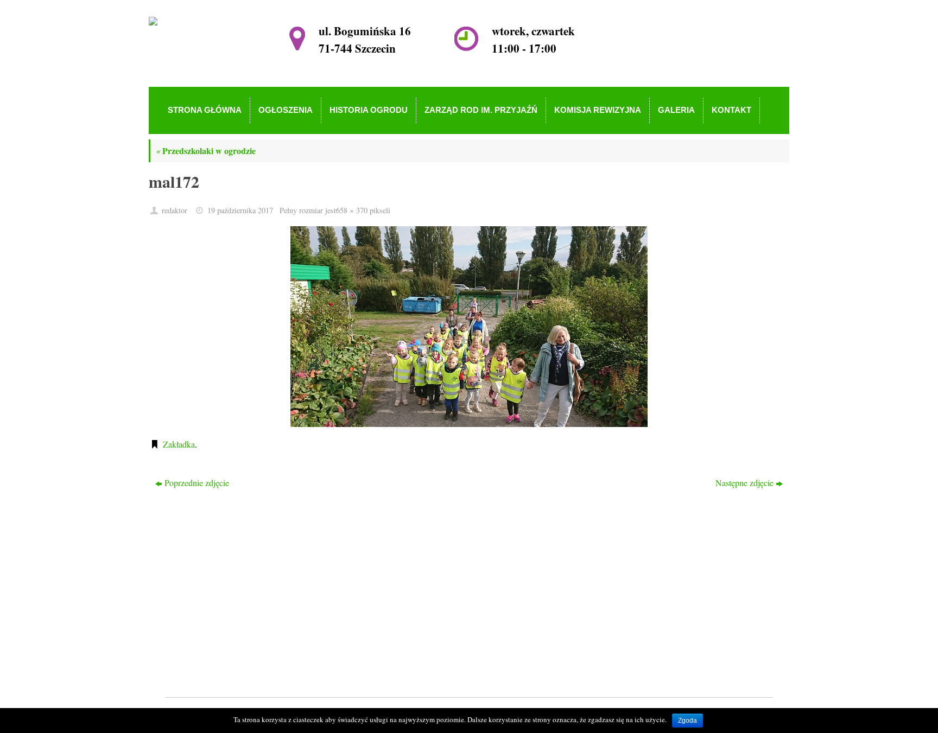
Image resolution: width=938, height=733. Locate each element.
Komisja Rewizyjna (432, 623)
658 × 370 (351, 210)
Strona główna (423, 560)
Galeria (410, 638)
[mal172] (469, 326)
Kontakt (412, 654)
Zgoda (687, 720)
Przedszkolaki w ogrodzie (206, 150)
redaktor (174, 210)
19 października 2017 (240, 210)
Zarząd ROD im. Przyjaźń (443, 607)
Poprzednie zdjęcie (196, 482)
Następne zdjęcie (744, 482)
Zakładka (179, 444)
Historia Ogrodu (426, 591)
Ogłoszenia (417, 576)
